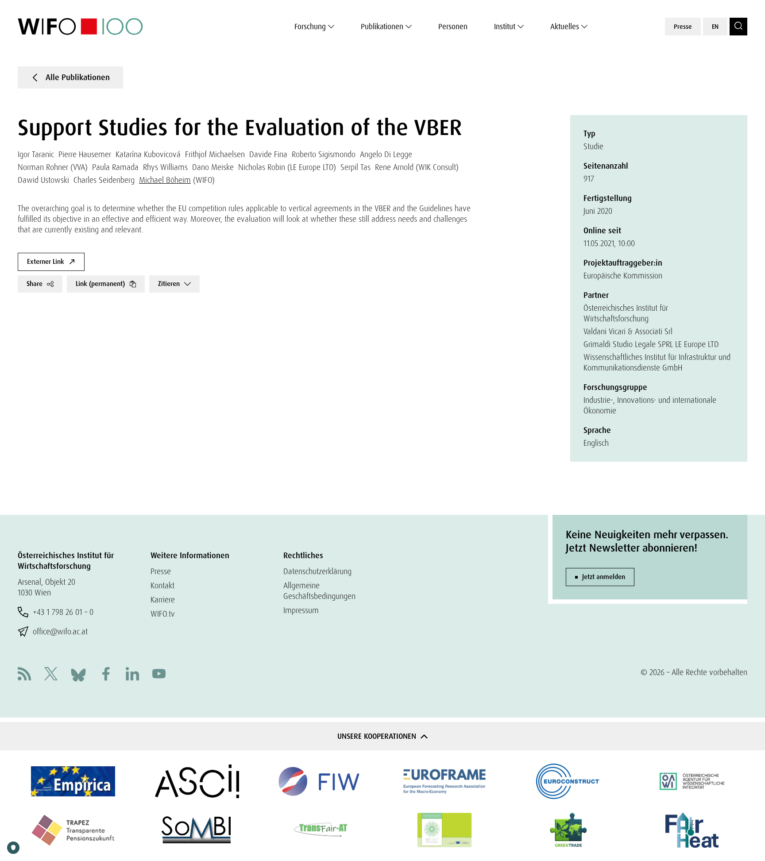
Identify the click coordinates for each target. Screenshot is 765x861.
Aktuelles (564, 26)
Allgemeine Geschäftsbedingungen (319, 590)
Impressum (301, 610)
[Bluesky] (78, 674)
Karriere (163, 600)
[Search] (738, 26)
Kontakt (162, 585)
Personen (453, 26)
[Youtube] (159, 674)
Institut (504, 26)
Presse (683, 27)
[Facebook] (105, 674)
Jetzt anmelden (603, 576)
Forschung (310, 26)
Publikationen (382, 26)
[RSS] (24, 674)
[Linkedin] (132, 674)
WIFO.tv (163, 614)
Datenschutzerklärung (317, 571)
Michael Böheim (165, 180)
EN (715, 27)
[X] (51, 674)
